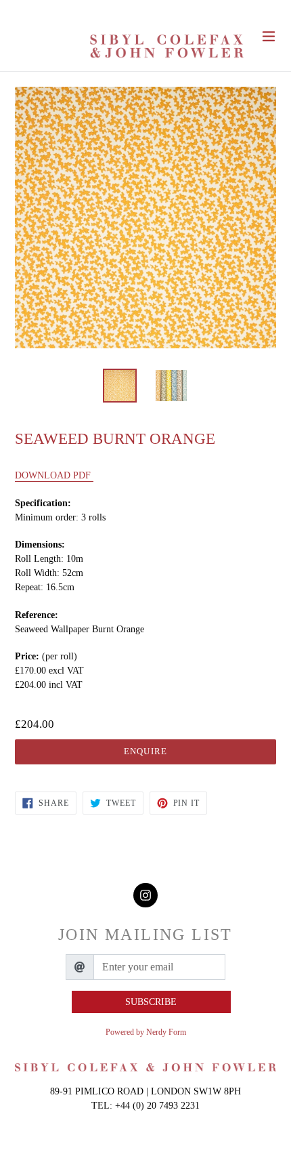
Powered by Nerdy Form (146, 1032)
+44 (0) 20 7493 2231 (157, 1106)
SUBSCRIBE (151, 1002)
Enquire (145, 751)
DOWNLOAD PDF (54, 475)
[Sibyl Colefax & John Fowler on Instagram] (145, 895)
